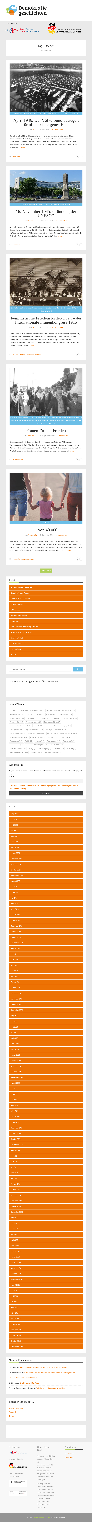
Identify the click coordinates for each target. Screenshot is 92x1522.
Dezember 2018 (16, 1330)
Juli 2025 (14, 887)
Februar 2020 (15, 1251)
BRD (30, 714)
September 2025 (17, 875)
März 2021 (15, 1178)
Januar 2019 (15, 1324)
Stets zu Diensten (18, 749)
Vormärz (71, 749)
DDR (40, 714)
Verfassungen (44, 749)
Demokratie (66, 714)
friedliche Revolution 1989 (21, 726)
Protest (40, 741)
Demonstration (17, 718)
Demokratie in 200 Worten (20, 599)
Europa (45, 718)
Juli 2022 (14, 1089)
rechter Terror (16, 745)
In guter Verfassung (34, 729)
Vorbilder (59, 749)
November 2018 (16, 1335)
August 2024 (15, 948)
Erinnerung (32, 718)
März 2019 (15, 1313)
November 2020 (16, 1201)
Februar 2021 (15, 1184)
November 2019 (16, 1268)
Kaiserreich (61, 729)
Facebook (12, 1412)
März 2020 (15, 1246)
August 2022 (15, 1083)
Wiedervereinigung (53, 752)
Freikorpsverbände (52, 722)
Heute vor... (17, 156)
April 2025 (14, 903)
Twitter (11, 1416)
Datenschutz (69, 1457)
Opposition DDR (37, 737)
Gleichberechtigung (62, 726)
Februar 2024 (15, 982)
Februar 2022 (15, 1117)
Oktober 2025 (16, 870)
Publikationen (53, 741)
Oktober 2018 (16, 1341)
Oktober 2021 (16, 1139)
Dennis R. (32, 221)
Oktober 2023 (16, 1004)
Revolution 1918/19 (54, 745)
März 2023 (15, 1044)
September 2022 (17, 1077)
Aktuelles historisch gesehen (23, 354)
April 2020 (14, 1240)
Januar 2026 (15, 853)
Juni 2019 (14, 1296)
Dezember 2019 (16, 1262)
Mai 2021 (14, 1167)
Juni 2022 (14, 1094)
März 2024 (15, 976)
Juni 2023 (14, 1027)
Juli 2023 (14, 1021)
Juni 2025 (14, 892)
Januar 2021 (15, 1190)
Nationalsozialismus (18, 737)
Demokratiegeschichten (41, 1517)
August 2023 (15, 1016)
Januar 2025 (15, 920)
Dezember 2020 (16, 1195)
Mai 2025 (14, 898)
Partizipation (16, 741)
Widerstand (36, 752)
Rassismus (68, 741)
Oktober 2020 (16, 1206)
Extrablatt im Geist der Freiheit (65, 718)
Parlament (53, 737)
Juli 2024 (14, 954)
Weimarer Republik (19, 752)
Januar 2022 (15, 1122)
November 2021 (16, 1133)
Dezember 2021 (16, 1128)
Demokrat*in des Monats (20, 593)
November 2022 (16, 1066)
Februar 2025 (15, 915)
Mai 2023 (14, 1032)
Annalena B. (32, 436)
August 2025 (15, 881)
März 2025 (15, 909)
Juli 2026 (14, 819)
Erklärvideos (15, 610)
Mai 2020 (14, 1234)
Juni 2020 (14, 1229)
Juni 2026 (14, 825)
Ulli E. (34, 130)
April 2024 (14, 971)
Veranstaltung (18, 460)
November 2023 (16, 999)
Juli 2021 (14, 1156)
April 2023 (14, 1038)
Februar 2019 (15, 1319)
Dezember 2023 (16, 993)
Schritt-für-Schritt (17, 638)
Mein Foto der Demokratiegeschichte (24, 627)
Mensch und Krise (36, 733)
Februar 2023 (15, 1049)
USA (32, 749)
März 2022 (15, 1111)
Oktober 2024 (16, 937)
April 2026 (14, 836)
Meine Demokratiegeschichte (23, 559)
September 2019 (17, 1279)
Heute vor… (15, 621)
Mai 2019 (14, 1302)
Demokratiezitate (17, 604)
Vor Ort (13, 655)
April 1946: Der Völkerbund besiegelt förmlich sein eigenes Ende (46, 122)
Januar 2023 (15, 1055)
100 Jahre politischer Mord (32, 710)
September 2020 (17, 1212)
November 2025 (16, 864)
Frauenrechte (16, 722)
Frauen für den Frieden (46, 430)
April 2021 (14, 1173)
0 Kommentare (57, 130)
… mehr (21, 148)
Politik (29, 741)
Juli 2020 (14, 1223)
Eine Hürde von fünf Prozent (26, 1378)
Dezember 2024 (16, 926)
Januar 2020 (15, 1257)
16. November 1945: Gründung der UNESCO (46, 213)
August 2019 (15, 1285)
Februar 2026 (15, 847)
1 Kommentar (62, 436)
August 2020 (15, 1218)
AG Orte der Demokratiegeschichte (60, 710)
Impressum (69, 1453)
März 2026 (15, 842)
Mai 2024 (14, 965)
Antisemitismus (17, 714)
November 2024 (16, 932)
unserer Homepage (16, 1408)
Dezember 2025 (16, 859)
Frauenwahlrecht (33, 722)
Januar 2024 (15, 988)
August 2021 (15, 1150)
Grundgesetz (16, 729)
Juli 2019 (14, 1290)
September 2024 (17, 943)
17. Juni (14, 710)
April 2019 (14, 1307)
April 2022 (14, 1105)
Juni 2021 (14, 1161)
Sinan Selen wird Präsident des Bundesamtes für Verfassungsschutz (45, 1367)
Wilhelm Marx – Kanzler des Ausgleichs (50, 1388)
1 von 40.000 (46, 530)
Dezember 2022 (16, 1061)
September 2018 (17, 1347)
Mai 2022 (14, 1100)
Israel (49, 729)
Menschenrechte (17, 733)
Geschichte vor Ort (42, 726)
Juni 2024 (14, 960)
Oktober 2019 (16, 1274)
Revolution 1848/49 (34, 745)
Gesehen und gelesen (19, 615)
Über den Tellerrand (18, 643)
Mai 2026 (14, 831)
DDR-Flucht (51, 714)
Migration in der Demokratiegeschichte (62, 733)
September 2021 (17, 1145)
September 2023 (17, 1010)
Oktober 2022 (16, 1072)
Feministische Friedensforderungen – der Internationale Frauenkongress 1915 (46, 320)
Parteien (65, 737)
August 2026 (15, 814)
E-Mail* (11, 777)
